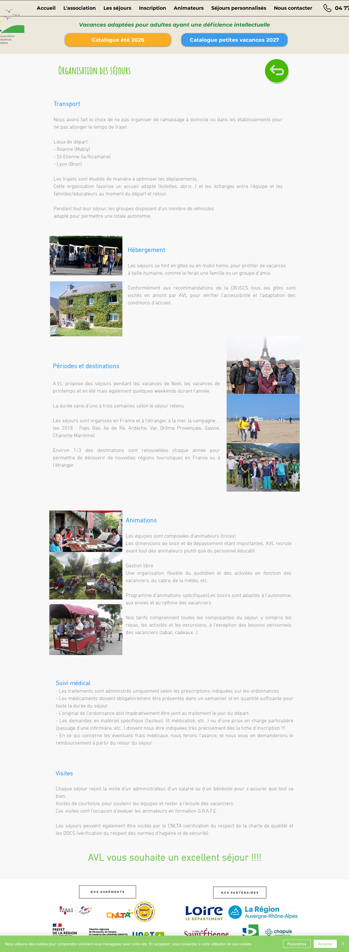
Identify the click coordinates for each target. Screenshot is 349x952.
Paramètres (296, 943)
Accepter (325, 943)
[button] (80, 8)
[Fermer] (343, 944)
